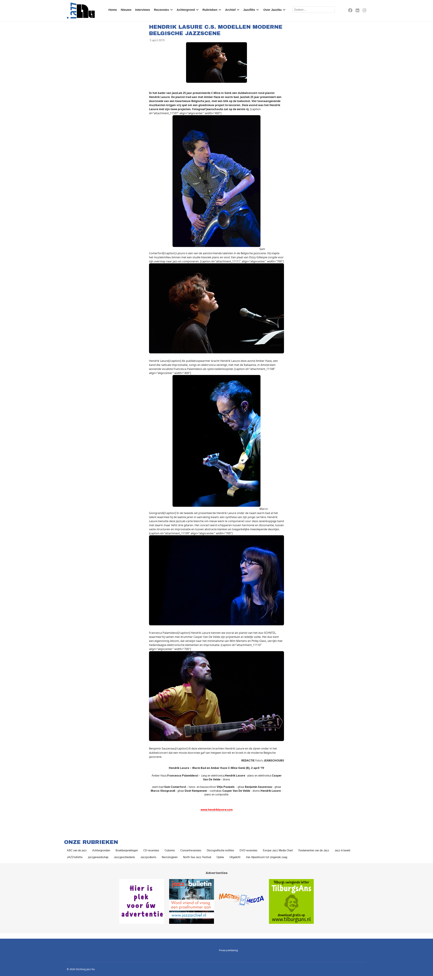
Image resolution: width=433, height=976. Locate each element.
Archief (230, 9)
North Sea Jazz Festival (197, 857)
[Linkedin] (357, 11)
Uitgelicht (235, 857)
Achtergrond (186, 9)
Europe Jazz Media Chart (278, 850)
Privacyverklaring (228, 950)
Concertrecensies (190, 850)
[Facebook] (350, 11)
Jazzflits (249, 9)
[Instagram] (364, 11)
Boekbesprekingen (127, 850)
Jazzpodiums (148, 857)
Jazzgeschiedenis (124, 857)
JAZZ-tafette (75, 857)
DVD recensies (248, 850)
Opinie (220, 857)
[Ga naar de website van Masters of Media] (241, 901)
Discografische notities (220, 850)
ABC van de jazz (77, 850)
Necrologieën (170, 857)
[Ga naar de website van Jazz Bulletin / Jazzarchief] (191, 901)
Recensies (161, 9)
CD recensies (151, 850)
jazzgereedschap (98, 857)
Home (112, 9)
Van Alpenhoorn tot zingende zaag (266, 857)
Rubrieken (209, 9)
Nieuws (126, 9)
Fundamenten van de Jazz (313, 850)
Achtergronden (101, 850)
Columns (170, 850)
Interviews (142, 9)
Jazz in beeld (342, 850)
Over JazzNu (272, 9)
